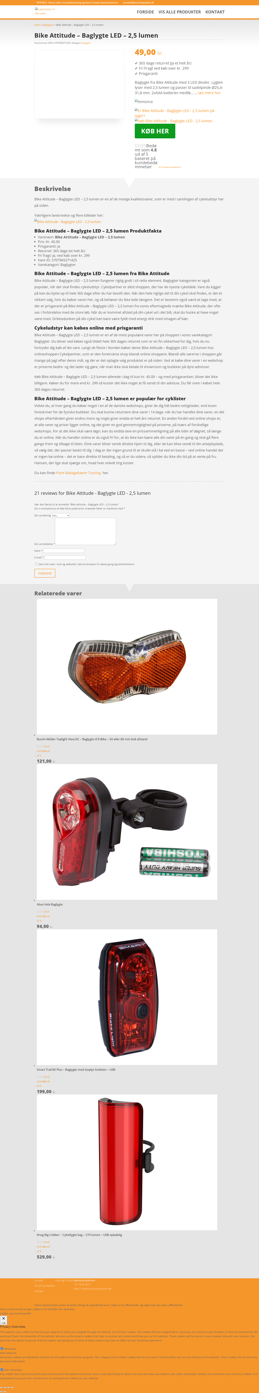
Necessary (10, 1348)
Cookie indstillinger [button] (106, 1309)
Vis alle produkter (180, 13)
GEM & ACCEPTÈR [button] (10, 1382)
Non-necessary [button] (9, 1365)
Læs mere (85, 1309)
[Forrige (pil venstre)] (1, 1391)
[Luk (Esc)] (12, 1387)
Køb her (155, 131)
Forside (145, 13)
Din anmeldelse (44, 544)
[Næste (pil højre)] (5, 1391)
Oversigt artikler (64, 1280)
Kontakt (215, 13)
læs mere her (209, 92)
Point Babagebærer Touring (78, 472)
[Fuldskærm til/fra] (5, 1387)
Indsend (44, 573)
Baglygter (48, 25)
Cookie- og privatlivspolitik (49, 1296)
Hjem (37, 25)
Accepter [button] (127, 1309)
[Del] (8, 1387)
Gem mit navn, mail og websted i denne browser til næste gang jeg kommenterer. (87, 564)
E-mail (39, 557)
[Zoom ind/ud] (1, 1387)
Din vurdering (42, 515)
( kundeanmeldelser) (169, 167)
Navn (38, 550)
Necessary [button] (6, 1344)
